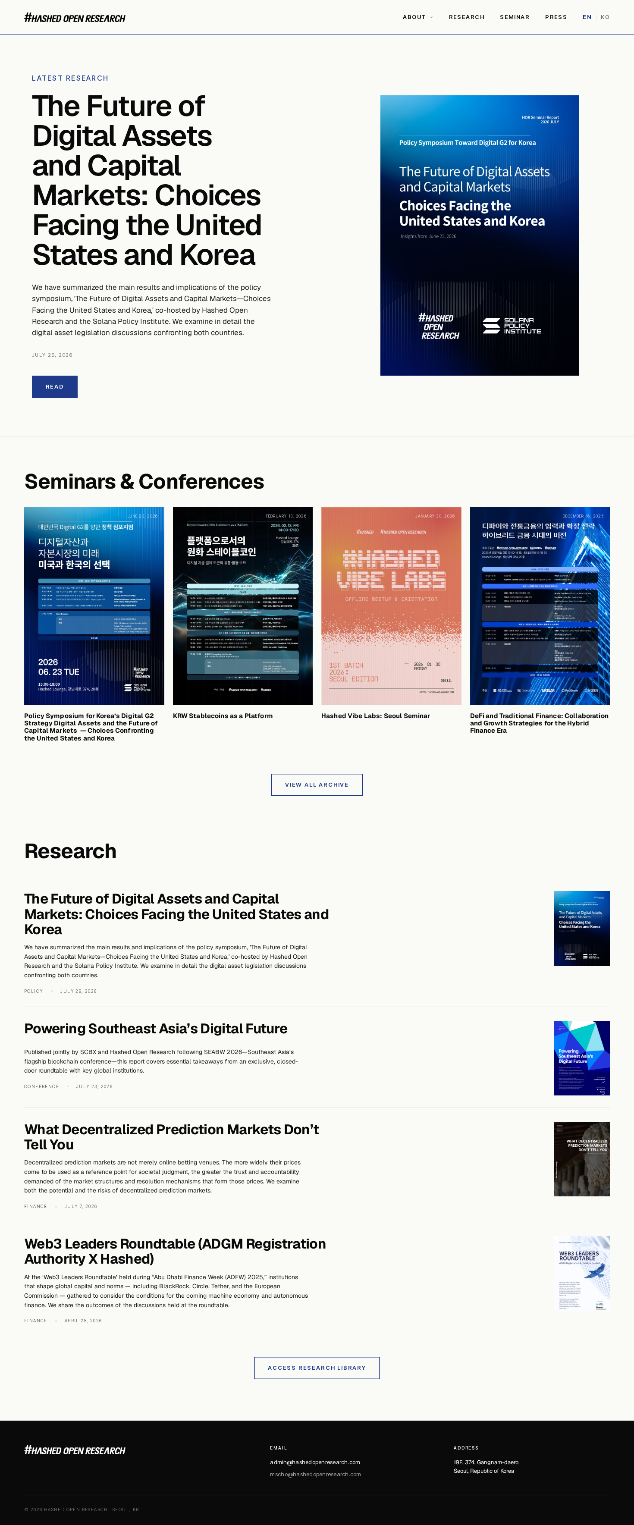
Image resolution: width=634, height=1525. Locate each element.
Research (466, 16)
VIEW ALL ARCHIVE (317, 784)
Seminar (515, 16)
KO (605, 16)
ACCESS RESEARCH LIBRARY (317, 1367)
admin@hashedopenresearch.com (315, 1462)
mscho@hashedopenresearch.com (315, 1474)
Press (556, 16)
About (414, 16)
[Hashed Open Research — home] (75, 17)
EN (587, 16)
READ (55, 386)
